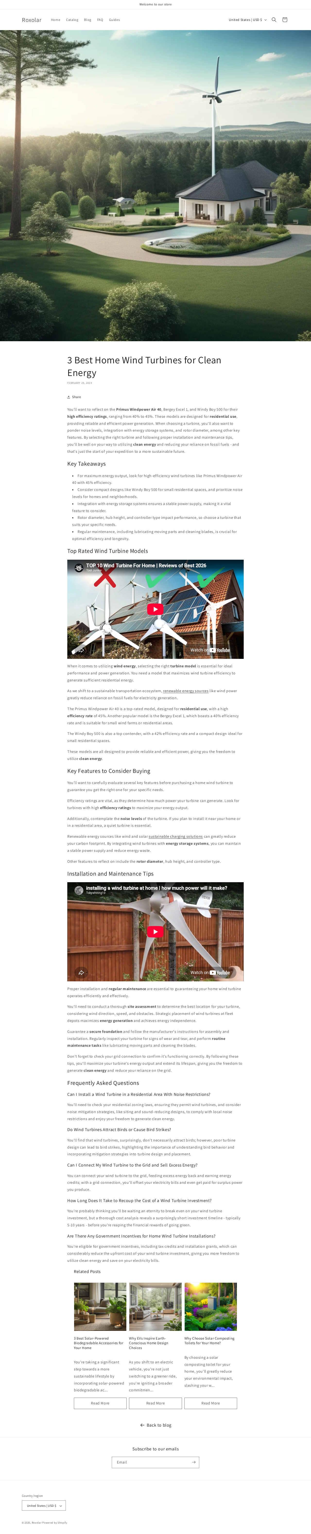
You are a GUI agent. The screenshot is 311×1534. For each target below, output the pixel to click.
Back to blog (159, 1425)
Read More (100, 1403)
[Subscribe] (193, 1462)
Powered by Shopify (54, 1523)
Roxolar (37, 1523)
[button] (274, 19)
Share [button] (76, 397)
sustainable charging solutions (176, 836)
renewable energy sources (185, 690)
